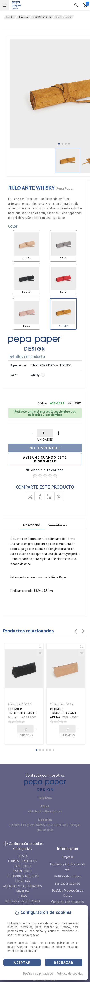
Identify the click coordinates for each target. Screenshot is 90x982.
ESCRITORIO (42, 17)
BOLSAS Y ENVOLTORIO (22, 901)
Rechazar (63, 962)
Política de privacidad (38, 973)
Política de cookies (69, 973)
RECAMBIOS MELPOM (22, 876)
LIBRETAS (22, 881)
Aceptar (22, 962)
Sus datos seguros (67, 883)
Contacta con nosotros (67, 901)
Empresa (68, 857)
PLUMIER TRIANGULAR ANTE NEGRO (22, 713)
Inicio (10, 17)
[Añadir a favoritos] (40, 653)
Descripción (32, 525)
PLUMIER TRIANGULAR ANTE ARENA (64, 713)
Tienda (23, 17)
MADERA (22, 891)
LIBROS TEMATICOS (22, 861)
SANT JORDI (22, 866)
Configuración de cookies (26, 843)
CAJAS (22, 896)
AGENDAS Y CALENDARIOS (22, 886)
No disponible (45, 448)
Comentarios (57, 525)
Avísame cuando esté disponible (45, 459)
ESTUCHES (63, 17)
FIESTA (22, 856)
